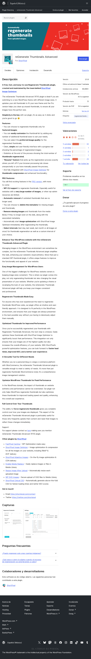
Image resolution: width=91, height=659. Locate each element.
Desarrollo (48, 70)
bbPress (6, 629)
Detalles (8, 70)
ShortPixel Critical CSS (15, 480)
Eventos (72, 606)
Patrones (28, 614)
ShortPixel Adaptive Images (17, 457)
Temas (27, 606)
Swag (72, 614)
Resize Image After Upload (17, 470)
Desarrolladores (53, 610)
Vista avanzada (69, 122)
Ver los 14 (85, 111)
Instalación (34, 70)
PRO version (37, 181)
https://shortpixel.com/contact (22, 494)
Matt (5, 625)
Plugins (27, 610)
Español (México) (14, 643)
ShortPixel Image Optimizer (35, 170)
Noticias (5, 606)
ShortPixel (23, 61)
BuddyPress (8, 633)
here (29, 430)
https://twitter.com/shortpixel (24, 497)
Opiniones (20, 70)
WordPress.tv (53, 614)
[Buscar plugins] (26, 18)
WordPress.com (9, 621)
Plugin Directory (8, 10)
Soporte (85, 70)
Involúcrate (73, 602)
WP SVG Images (12, 477)
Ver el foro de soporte (72, 190)
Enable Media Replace (15, 464)
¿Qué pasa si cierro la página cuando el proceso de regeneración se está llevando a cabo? (21, 561)
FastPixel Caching (13, 444)
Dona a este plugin (70, 211)
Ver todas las (83, 163)
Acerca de (6, 602)
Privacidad (6, 614)
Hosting (5, 610)
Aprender (50, 602)
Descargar (83, 59)
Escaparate (29, 602)
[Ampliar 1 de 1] (55, 512)
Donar (72, 610)
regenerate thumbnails (81, 116)
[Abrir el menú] (87, 3)
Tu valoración (68, 163)
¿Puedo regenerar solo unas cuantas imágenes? (21, 553)
